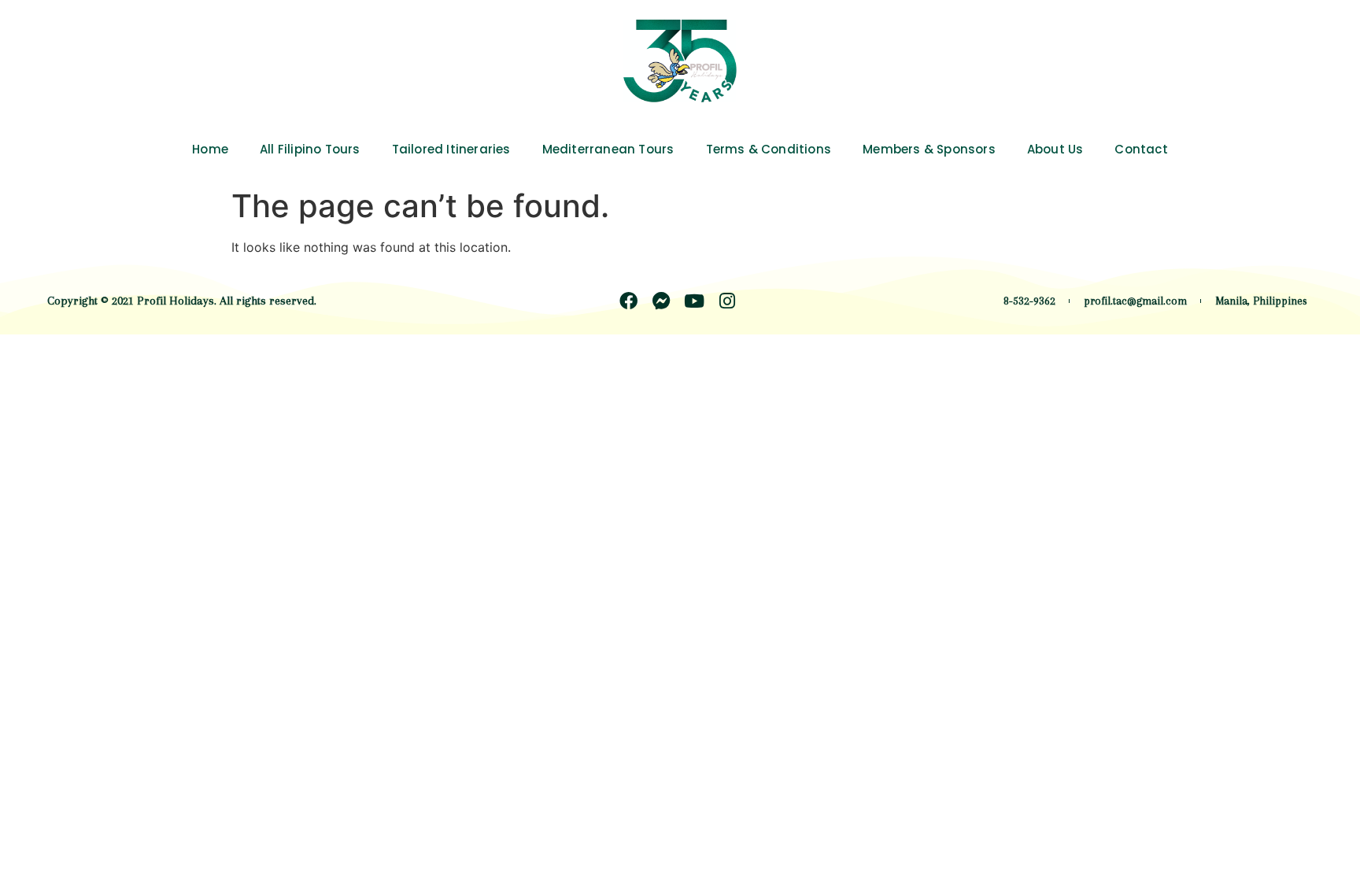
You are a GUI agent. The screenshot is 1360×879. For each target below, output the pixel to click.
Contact (1140, 149)
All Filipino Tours (310, 149)
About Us (1055, 149)
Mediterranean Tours (608, 149)
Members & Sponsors (929, 149)
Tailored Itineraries (451, 149)
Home (210, 149)
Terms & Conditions (769, 149)
